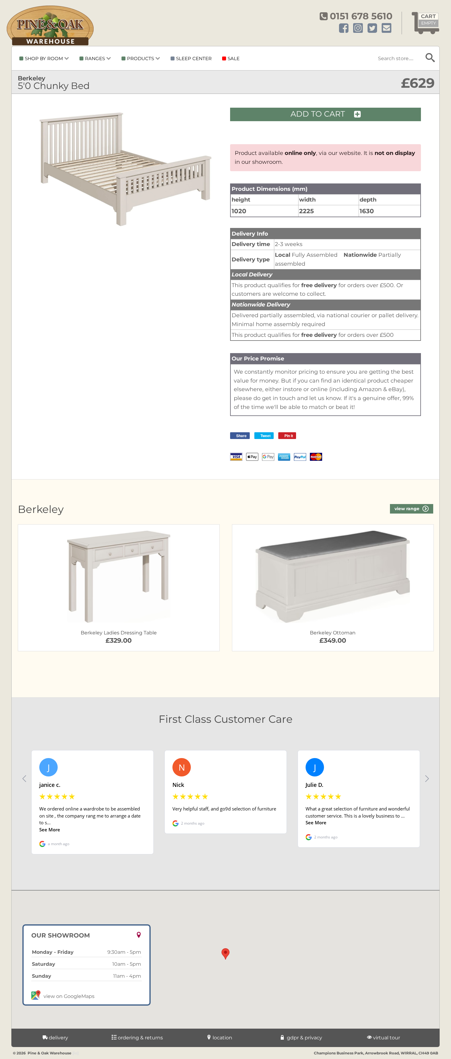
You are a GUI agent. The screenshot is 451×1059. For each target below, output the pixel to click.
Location (221, 1038)
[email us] (386, 28)
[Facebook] (344, 28)
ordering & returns (140, 1038)
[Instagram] (358, 28)
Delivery (58, 1038)
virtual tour (386, 1038)
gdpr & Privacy (304, 1038)
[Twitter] (372, 28)
